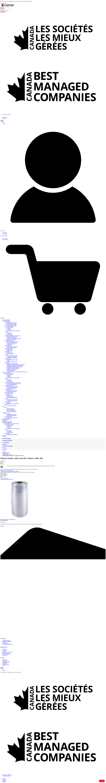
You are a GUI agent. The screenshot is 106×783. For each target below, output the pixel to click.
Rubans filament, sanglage (11, 347)
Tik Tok (4, 778)
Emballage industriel (6, 320)
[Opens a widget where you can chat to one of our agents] (102, 781)
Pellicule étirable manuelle (11, 322)
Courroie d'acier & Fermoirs (12, 356)
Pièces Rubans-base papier (11, 411)
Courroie (6, 354)
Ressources (5, 435)
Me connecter (2, 470)
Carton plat (9, 329)
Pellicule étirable (8, 321)
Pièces (4, 406)
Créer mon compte (10, 470)
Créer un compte (5, 239)
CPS (3, 665)
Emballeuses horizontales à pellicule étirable (14, 366)
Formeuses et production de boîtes (13, 368)
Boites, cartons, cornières (9, 326)
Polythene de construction (11, 339)
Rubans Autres (7, 351)
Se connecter (5, 233)
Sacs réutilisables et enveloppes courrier (12, 403)
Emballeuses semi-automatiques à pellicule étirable (16, 364)
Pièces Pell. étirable (10, 408)
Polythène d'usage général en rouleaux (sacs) (12, 335)
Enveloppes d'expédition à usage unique (14, 338)
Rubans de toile (9, 352)
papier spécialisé (10, 334)
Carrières (4, 118)
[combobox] (5, 9)
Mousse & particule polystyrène (12, 341)
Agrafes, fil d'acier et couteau (12, 361)
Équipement (7, 362)
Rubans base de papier (9, 348)
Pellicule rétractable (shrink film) (10, 324)
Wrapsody (4, 412)
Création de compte (6, 661)
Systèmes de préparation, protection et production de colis (17, 371)
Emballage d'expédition (7, 372)
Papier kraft (9, 332)
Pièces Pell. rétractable (11, 410)
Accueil (4, 451)
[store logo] (8, 6)
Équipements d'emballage (7, 418)
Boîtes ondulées (10, 327)
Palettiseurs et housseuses (11, 369)
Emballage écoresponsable (7, 421)
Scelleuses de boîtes (10, 370)
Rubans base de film (8, 345)
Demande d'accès (6, 662)
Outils (6, 404)
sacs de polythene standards (12, 337)
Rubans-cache (9, 349)
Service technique (6, 419)
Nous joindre (5, 117)
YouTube (4, 781)
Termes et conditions (6, 775)
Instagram (4, 779)
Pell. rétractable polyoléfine (12, 325)
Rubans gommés (10, 350)
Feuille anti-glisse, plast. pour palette (13, 330)
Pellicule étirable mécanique (12, 323)
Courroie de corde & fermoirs (12, 357)
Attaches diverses (8, 358)
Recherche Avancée (3, 10)
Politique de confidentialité (7, 774)
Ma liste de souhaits (3, 235)
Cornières (8, 328)
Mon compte (5, 232)
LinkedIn (4, 780)
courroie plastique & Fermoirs (12, 355)
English (4, 123)
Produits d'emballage (6, 319)
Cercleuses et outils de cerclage (12, 363)
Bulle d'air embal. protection (12, 342)
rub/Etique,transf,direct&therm (12, 397)
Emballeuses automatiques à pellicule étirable (15, 365)
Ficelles (8, 360)
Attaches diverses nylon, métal (12, 359)
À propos (4, 436)
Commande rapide (6, 664)
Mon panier (5, 663)
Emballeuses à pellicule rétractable (13, 367)
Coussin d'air (9, 344)
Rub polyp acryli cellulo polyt (12, 346)
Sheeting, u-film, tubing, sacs (12, 336)
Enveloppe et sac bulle (11, 343)
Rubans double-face (10, 353)
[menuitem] (54, 438)
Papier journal (9, 333)
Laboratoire (5, 420)
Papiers (6, 331)
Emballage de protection (9, 340)
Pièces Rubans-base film (11, 409)
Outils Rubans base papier (11, 405)
